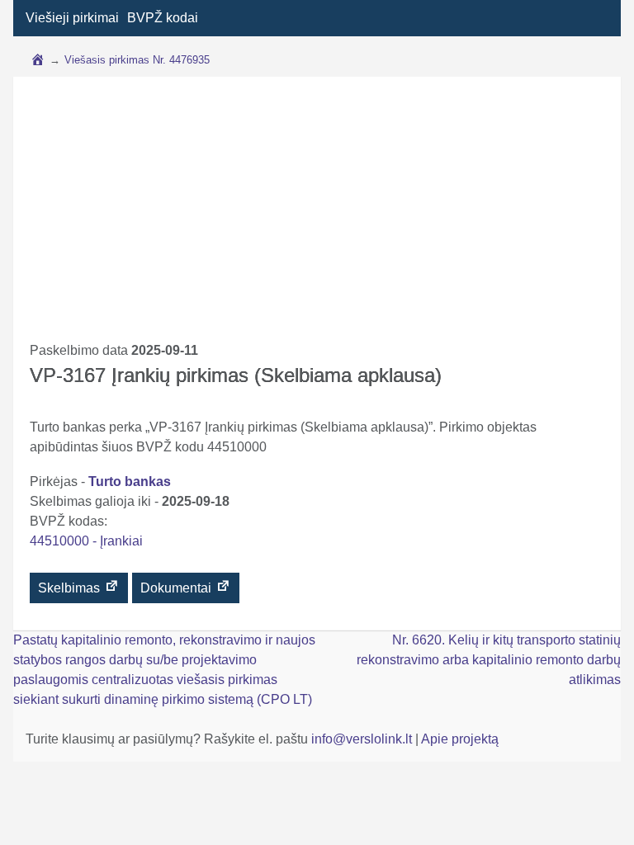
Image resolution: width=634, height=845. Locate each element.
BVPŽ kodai (162, 18)
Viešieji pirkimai (72, 18)
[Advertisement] (317, 217)
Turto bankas (129, 481)
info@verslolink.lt (363, 739)
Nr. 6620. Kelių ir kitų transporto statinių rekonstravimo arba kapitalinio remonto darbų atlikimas (489, 660)
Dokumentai (177, 588)
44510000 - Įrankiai (86, 541)
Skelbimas (70, 588)
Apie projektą (460, 739)
